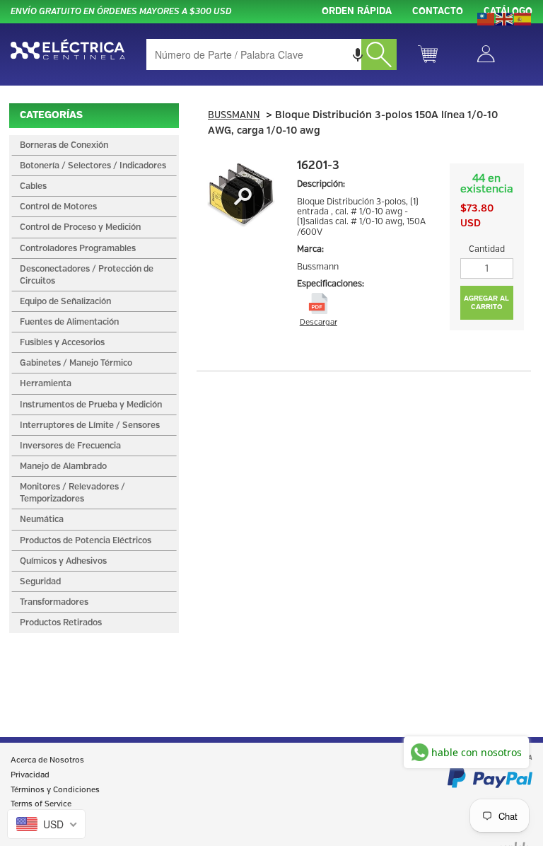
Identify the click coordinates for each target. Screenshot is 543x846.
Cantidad (487, 249)
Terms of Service (41, 804)
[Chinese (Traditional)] (486, 18)
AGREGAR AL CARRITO (486, 303)
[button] (357, 54)
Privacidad (30, 775)
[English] (505, 18)
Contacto (437, 11)
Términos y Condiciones (55, 790)
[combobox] (271, 54)
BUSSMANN (234, 115)
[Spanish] (523, 18)
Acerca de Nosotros (47, 760)
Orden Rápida (357, 11)
